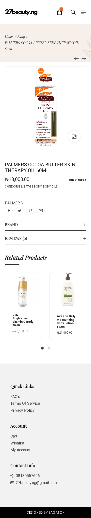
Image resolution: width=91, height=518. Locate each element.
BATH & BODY (32, 186)
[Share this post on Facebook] (9, 211)
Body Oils (50, 186)
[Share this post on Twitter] (19, 211)
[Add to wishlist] (40, 298)
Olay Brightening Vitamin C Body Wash (22, 320)
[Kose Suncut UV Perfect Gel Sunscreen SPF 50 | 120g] (76, 58)
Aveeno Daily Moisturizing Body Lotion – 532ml (66, 321)
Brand (11, 224)
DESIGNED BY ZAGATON (46, 512)
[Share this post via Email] (41, 211)
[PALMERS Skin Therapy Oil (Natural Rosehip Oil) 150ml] (83, 58)
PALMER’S (14, 203)
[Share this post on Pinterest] (30, 211)
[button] (40, 287)
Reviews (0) (16, 238)
